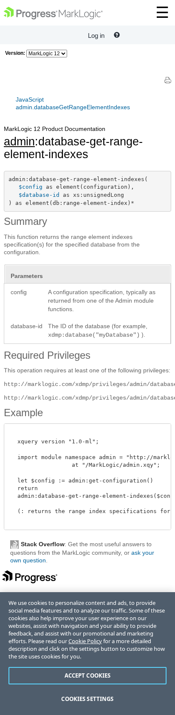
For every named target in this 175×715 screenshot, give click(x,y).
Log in (96, 35)
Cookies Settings (87, 699)
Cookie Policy (85, 641)
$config (30, 187)
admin (19, 141)
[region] (87, 653)
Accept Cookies (88, 675)
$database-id (39, 195)
